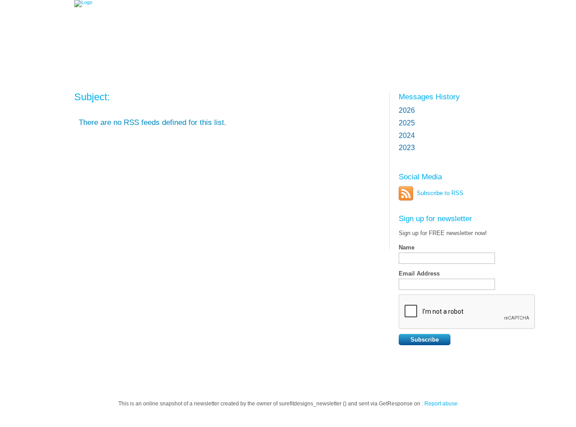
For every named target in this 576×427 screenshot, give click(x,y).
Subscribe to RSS (440, 193)
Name (406, 247)
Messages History (429, 97)
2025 (407, 123)
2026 (407, 110)
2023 (407, 147)
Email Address (419, 273)
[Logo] (139, 28)
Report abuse (441, 403)
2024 (407, 135)
